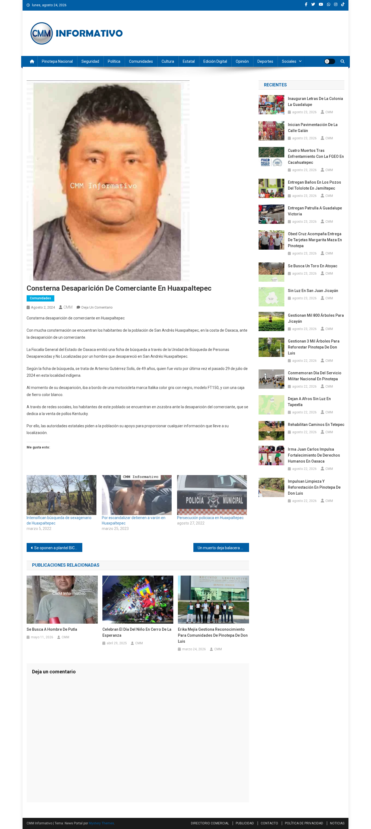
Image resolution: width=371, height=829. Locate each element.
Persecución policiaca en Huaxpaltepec (210, 518)
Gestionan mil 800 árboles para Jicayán (316, 318)
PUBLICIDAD (245, 823)
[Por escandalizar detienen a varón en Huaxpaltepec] (137, 495)
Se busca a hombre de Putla (52, 629)
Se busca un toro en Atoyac (312, 266)
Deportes (265, 61)
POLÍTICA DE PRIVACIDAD (304, 823)
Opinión (242, 61)
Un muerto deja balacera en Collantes (223, 548)
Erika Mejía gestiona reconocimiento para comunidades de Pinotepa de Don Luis (213, 635)
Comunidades (141, 61)
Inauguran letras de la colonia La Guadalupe (315, 101)
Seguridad (90, 61)
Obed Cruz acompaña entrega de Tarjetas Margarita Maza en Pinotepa (315, 240)
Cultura (168, 61)
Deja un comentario (97, 307)
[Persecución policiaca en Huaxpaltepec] (212, 495)
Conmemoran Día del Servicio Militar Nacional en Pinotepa (314, 376)
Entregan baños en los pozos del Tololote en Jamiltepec (314, 185)
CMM (68, 307)
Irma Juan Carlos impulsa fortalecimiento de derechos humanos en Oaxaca (314, 455)
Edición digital (215, 61)
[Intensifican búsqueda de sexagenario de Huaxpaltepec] (61, 495)
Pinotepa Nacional (57, 61)
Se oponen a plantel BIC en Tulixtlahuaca (58, 548)
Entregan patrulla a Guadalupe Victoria (315, 211)
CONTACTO (269, 823)
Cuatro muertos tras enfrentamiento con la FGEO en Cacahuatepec (316, 156)
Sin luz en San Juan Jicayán (313, 290)
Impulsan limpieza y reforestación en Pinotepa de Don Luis (314, 487)
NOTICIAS (337, 823)
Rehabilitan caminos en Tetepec (316, 424)
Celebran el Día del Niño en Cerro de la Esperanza (136, 632)
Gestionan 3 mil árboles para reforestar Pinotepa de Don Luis (313, 347)
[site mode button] (329, 61)
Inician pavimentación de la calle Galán (313, 128)
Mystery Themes (101, 823)
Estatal (189, 61)
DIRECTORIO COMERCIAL (210, 823)
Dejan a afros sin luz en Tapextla (309, 402)
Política (114, 61)
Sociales (289, 61)
